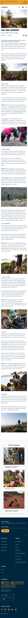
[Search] (19, 7)
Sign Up (5, 530)
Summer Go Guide (14, 30)
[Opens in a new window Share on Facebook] (26, 35)
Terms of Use (18, 556)
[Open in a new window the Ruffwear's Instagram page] (1, 609)
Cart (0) (2, 569)
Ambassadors (4, 541)
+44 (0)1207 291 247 (9, 586)
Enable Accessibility (24, 2)
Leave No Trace (21, 280)
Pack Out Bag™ (12, 299)
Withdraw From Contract (20, 562)
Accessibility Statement (20, 553)
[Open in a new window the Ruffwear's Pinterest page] (12, 609)
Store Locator (4, 547)
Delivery (17, 544)
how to (7, 30)
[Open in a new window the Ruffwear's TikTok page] (16, 609)
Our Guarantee (18, 541)
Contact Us (17, 550)
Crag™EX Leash (5, 248)
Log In (2, 572)
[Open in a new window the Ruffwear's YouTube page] (9, 609)
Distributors (3, 550)
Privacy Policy (18, 559)
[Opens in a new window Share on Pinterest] (23, 35)
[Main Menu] (26, 7)
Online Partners (4, 544)
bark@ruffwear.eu (18, 582)
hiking (3, 30)
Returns (17, 547)
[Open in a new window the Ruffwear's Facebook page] (5, 609)
